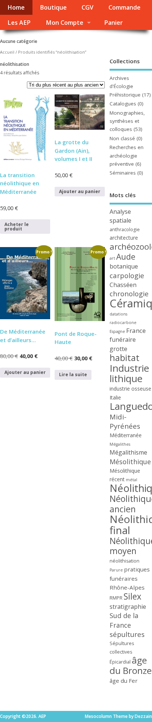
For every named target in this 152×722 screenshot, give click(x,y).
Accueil (7, 52)
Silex (132, 596)
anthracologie (125, 229)
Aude (125, 256)
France (136, 330)
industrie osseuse (130, 388)
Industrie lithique (129, 373)
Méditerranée (126, 435)
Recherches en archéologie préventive (127, 155)
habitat (124, 358)
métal (131, 479)
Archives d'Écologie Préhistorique (125, 86)
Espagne (117, 331)
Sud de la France (124, 620)
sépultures (127, 634)
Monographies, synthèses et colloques (127, 121)
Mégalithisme (128, 452)
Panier (113, 22)
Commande (124, 7)
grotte (118, 349)
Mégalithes (120, 444)
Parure (116, 570)
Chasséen (123, 285)
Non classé (122, 138)
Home (16, 7)
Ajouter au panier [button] (79, 191)
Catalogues (123, 103)
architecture (124, 237)
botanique (124, 266)
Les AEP (19, 22)
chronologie (129, 293)
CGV (87, 7)
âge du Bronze (131, 665)
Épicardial (120, 662)
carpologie (127, 275)
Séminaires (123, 172)
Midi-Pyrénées (125, 421)
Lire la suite (73, 374)
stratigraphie (128, 607)
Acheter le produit (16, 226)
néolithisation (124, 561)
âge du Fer (124, 680)
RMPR (116, 598)
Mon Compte (64, 22)
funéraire (123, 339)
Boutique (53, 7)
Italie (115, 397)
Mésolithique (130, 461)
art (112, 258)
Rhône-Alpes (127, 587)
